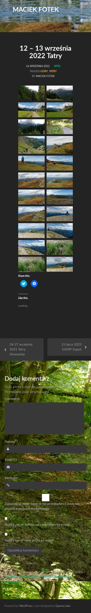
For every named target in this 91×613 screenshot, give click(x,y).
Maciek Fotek (36, 10)
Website (11, 478)
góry (44, 71)
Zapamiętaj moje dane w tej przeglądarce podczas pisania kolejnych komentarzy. (42, 506)
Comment (12, 399)
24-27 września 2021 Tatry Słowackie (21, 349)
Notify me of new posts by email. (29, 540)
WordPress (26, 606)
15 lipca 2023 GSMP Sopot (71, 347)
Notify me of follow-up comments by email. (37, 524)
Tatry (53, 71)
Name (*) (11, 441)
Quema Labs (62, 606)
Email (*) (11, 459)
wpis (57, 66)
